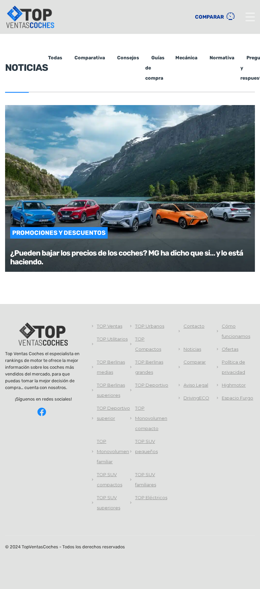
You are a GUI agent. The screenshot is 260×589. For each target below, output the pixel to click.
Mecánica (186, 58)
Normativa (222, 58)
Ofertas (230, 349)
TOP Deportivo (151, 385)
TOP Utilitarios (112, 339)
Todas (55, 58)
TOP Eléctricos (151, 497)
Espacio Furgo (237, 398)
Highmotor (234, 385)
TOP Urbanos (149, 326)
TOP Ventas (109, 326)
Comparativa (89, 58)
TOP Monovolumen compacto (151, 418)
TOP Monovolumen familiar (113, 451)
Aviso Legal (195, 385)
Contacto (193, 326)
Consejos (128, 58)
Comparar (210, 17)
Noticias (192, 349)
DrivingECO (196, 398)
